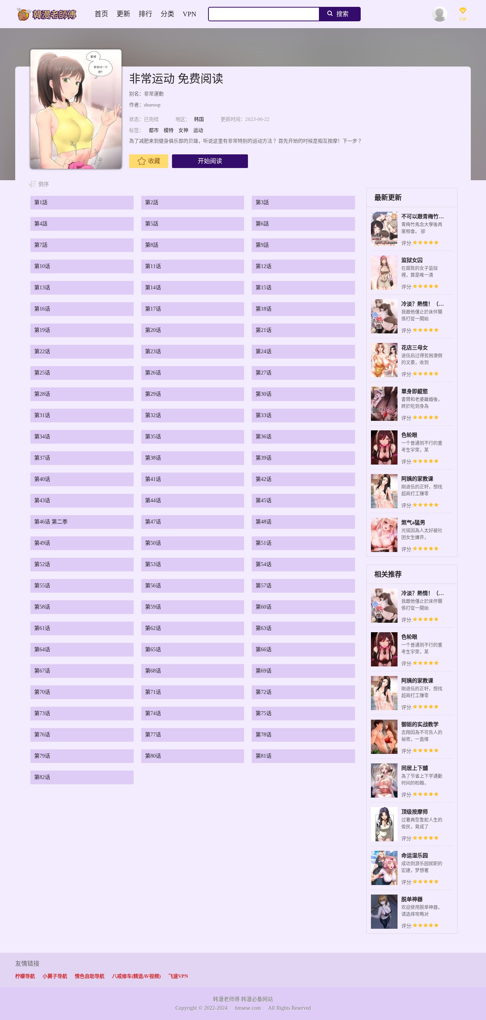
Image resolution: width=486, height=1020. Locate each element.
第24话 (263, 351)
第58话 (42, 607)
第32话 (153, 415)
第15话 (263, 287)
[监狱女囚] (384, 289)
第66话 (263, 649)
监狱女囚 (412, 260)
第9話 (262, 245)
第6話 (262, 224)
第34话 (42, 436)
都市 (154, 130)
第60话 (263, 607)
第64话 (42, 649)
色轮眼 (409, 435)
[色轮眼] (384, 463)
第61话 (42, 628)
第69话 (263, 671)
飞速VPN (178, 976)
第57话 (263, 586)
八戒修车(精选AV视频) (136, 976)
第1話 (40, 202)
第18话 (263, 309)
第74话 (153, 713)
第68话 (153, 671)
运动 (198, 130)
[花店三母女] (384, 376)
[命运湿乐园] (384, 884)
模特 (169, 130)
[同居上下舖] (384, 796)
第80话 (153, 756)
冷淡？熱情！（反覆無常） (433, 304)
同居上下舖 (414, 768)
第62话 (153, 628)
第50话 (153, 543)
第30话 (263, 394)
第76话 (42, 735)
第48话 (263, 522)
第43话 (42, 500)
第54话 (263, 564)
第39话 (263, 458)
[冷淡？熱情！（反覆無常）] (384, 332)
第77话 (153, 735)
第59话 (153, 607)
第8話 (151, 245)
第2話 (151, 202)
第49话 (42, 543)
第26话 (153, 373)
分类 (167, 14)
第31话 (42, 415)
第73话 (42, 713)
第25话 (42, 373)
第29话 (153, 394)
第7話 (40, 245)
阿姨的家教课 (417, 479)
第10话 (42, 266)
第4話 (40, 224)
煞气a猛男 (413, 522)
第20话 (153, 330)
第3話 (262, 202)
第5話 (151, 224)
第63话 (263, 628)
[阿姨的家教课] (384, 507)
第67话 (42, 671)
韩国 (199, 119)
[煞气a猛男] (384, 551)
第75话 (263, 713)
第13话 (42, 287)
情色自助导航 (89, 976)
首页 (101, 14)
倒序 (43, 184)
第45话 (263, 500)
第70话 (42, 692)
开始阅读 (210, 161)
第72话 (263, 692)
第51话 (263, 543)
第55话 (42, 586)
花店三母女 (414, 348)
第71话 (153, 692)
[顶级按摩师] (384, 840)
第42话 (263, 479)
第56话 (153, 586)
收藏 (154, 161)
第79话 (42, 756)
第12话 (263, 266)
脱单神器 (412, 899)
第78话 (263, 735)
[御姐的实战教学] (384, 753)
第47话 (153, 522)
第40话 (42, 479)
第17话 (153, 309)
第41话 (153, 479)
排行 (145, 14)
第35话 (153, 436)
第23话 (153, 351)
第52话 (42, 564)
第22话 (42, 351)
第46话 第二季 (51, 522)
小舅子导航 (55, 976)
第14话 (153, 287)
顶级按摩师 (414, 812)
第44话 (153, 500)
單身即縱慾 (414, 391)
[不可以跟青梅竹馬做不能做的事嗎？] (384, 245)
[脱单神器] (384, 928)
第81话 (263, 756)
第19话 (42, 330)
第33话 (263, 415)
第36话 (263, 436)
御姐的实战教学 (420, 724)
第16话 (42, 309)
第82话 (42, 777)
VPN (189, 14)
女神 (183, 130)
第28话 (42, 394)
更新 (123, 14)
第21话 (263, 330)
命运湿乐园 (414, 855)
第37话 (42, 458)
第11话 (153, 266)
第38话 (153, 458)
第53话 (153, 564)
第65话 (153, 649)
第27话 (263, 373)
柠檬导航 (25, 976)
